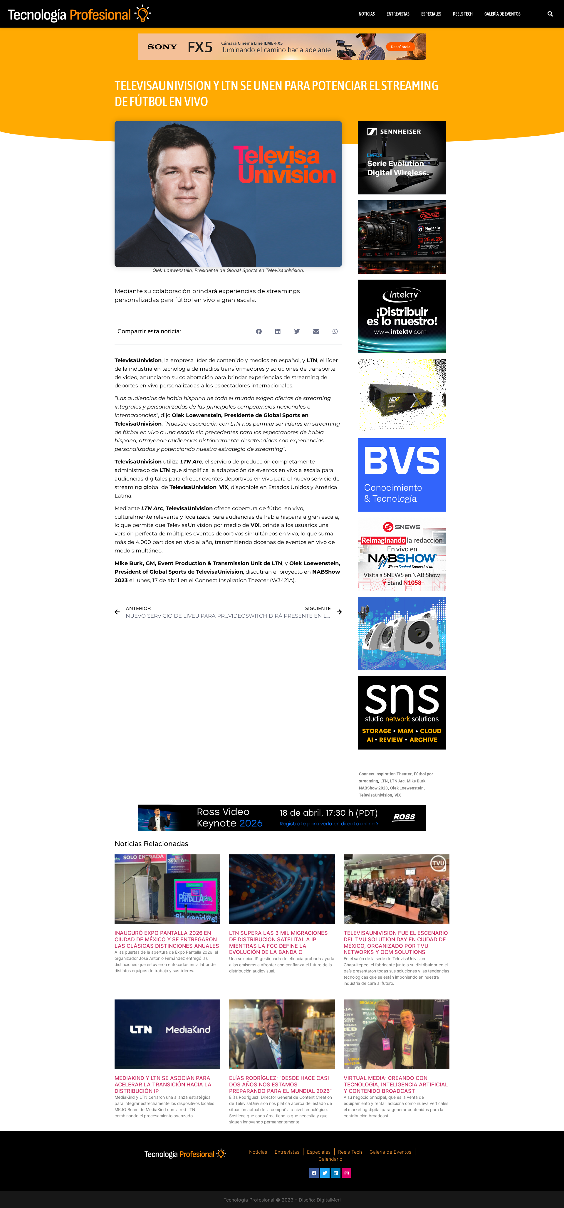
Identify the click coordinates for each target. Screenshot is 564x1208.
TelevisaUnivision (375, 795)
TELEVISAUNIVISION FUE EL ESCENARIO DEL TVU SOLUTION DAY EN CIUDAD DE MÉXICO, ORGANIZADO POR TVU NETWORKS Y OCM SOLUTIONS (396, 942)
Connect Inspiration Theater (385, 774)
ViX (398, 795)
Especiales (431, 13)
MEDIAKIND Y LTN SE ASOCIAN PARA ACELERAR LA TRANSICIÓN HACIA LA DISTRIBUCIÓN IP (163, 1084)
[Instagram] (346, 1173)
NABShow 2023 (373, 788)
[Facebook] (314, 1173)
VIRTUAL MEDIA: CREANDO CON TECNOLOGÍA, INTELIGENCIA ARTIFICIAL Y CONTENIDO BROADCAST (396, 1084)
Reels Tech (463, 13)
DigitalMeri (329, 1200)
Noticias (367, 13)
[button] (550, 14)
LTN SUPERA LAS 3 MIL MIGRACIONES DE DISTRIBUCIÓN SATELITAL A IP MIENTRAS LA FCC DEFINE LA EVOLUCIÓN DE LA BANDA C (278, 942)
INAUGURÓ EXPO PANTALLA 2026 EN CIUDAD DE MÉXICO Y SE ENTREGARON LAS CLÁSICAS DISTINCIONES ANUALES (167, 939)
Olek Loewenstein (407, 788)
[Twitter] (325, 1173)
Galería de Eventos (502, 13)
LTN (384, 781)
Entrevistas (398, 13)
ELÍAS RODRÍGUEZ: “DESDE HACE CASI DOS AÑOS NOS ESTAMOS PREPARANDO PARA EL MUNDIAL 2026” (280, 1084)
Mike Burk (416, 781)
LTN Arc (397, 781)
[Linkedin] (335, 1173)
